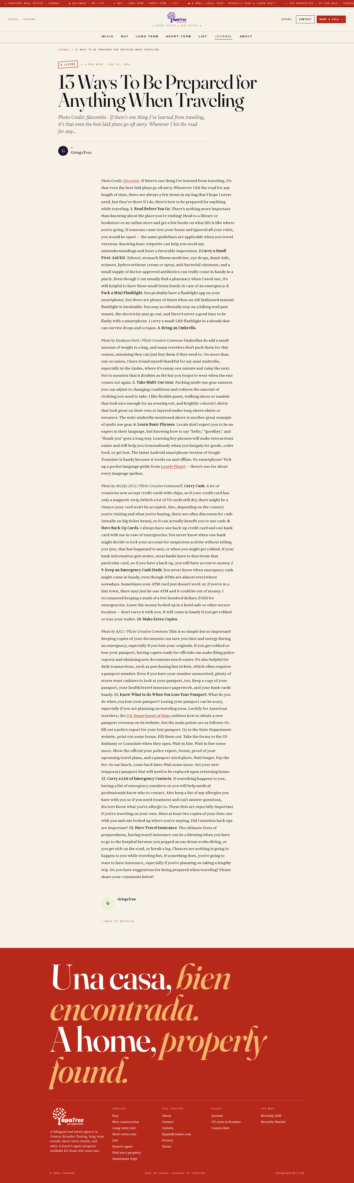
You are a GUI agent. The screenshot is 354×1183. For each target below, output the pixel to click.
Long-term (147, 36)
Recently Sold (271, 1116)
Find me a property (126, 1152)
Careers (167, 1128)
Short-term (178, 36)
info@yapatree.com (290, 1173)
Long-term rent (124, 1128)
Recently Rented (273, 1122)
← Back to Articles (117, 921)
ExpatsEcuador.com (176, 1134)
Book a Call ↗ (331, 19)
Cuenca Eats (220, 1128)
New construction (125, 1122)
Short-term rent (124, 1134)
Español (286, 19)
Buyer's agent (122, 1146)
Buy (125, 36)
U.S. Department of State (148, 715)
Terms (166, 1146)
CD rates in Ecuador (226, 1122)
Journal (223, 36)
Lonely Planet (173, 466)
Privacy (167, 1140)
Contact (305, 19)
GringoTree (81, 152)
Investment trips (124, 1159)
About (246, 36)
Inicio (107, 36)
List (203, 36)
